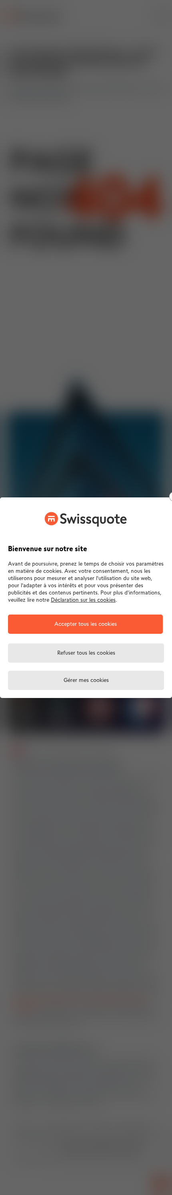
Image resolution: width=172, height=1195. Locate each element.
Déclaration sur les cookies (83, 600)
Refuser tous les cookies (86, 653)
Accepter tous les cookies (85, 624)
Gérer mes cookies (86, 681)
